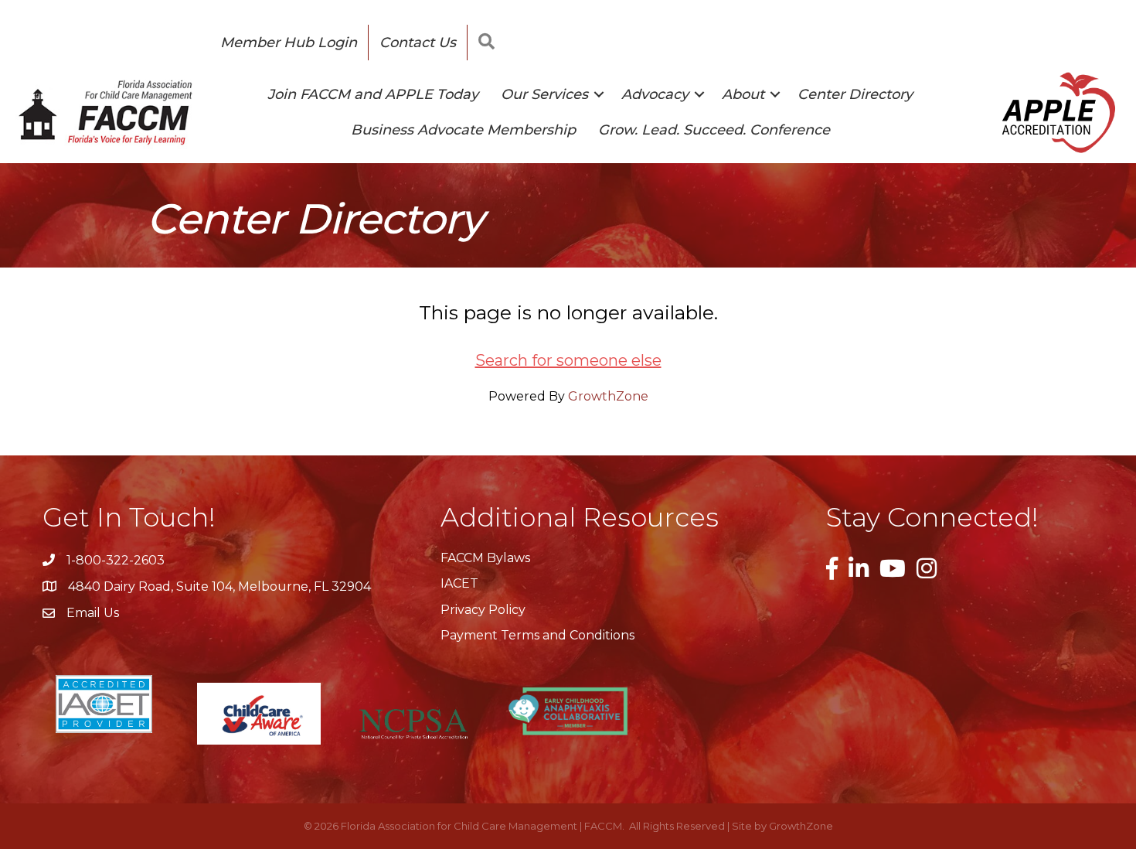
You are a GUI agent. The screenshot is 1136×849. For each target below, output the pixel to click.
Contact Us (417, 42)
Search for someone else (568, 360)
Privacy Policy (482, 609)
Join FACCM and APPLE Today (372, 94)
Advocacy (655, 94)
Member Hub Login (288, 42)
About (743, 94)
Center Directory (855, 94)
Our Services (544, 94)
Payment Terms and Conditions (537, 635)
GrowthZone (608, 396)
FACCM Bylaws (485, 558)
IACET (459, 583)
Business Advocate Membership (463, 129)
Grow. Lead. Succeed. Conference (714, 129)
